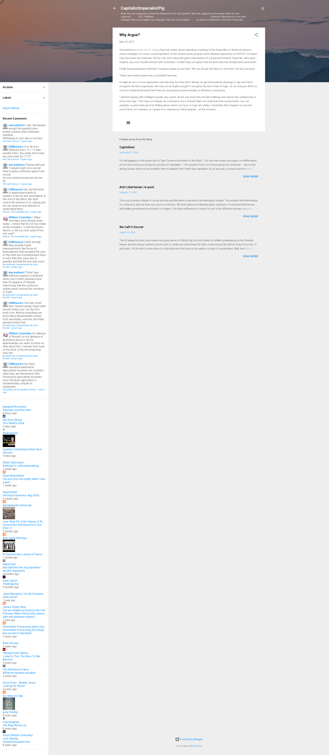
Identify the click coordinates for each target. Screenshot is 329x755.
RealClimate (10, 492)
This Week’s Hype (13, 423)
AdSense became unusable (19, 672)
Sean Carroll (10, 580)
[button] (256, 35)
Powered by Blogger (191, 739)
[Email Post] (128, 123)
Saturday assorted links (17, 410)
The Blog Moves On (14, 725)
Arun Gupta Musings (15, 538)
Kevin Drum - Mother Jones (19, 682)
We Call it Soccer (131, 227)
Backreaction (10, 433)
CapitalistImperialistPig (142, 8)
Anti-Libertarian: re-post (136, 187)
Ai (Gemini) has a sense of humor (22, 554)
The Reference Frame (16, 669)
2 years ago (26, 141)
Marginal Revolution (14, 406)
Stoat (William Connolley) (18, 735)
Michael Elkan (196, 746)
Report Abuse (11, 108)
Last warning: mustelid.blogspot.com (16, 740)
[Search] (263, 9)
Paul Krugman (11, 722)
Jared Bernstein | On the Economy (23, 593)
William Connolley (20, 217)
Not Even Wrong (12, 419)
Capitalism (127, 147)
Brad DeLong (10, 643)
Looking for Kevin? (14, 686)
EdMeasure (16, 146)
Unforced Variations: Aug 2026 (21, 495)
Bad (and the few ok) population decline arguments (22, 569)
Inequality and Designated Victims (19, 389)
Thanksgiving (11, 584)
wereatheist (17, 125)
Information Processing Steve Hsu (23, 626)
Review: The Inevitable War (16, 212)
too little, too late (13, 695)
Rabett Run (9, 564)
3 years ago (26, 159)
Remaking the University (17, 505)
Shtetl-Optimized (13, 462)
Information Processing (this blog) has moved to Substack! (23, 631)
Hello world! (10, 597)
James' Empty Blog (14, 607)
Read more (250, 176)
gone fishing (10, 712)
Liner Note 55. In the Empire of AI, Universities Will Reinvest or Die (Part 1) (23, 525)
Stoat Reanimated (13, 475)
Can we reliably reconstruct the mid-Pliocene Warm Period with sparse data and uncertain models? (24, 613)
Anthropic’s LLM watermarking (21, 465)
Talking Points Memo (15, 653)
